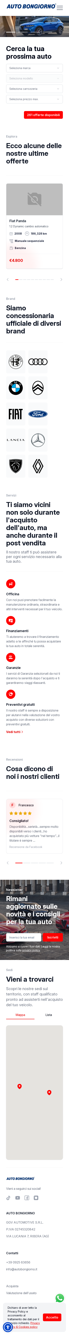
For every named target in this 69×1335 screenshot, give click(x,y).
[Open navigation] (60, 8)
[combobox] (34, 68)
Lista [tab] (48, 1015)
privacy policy (31, 950)
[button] (49, 1092)
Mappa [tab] (20, 1015)
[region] (34, 232)
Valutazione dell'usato (21, 1293)
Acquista (12, 1286)
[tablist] (34, 1015)
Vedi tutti (13, 732)
